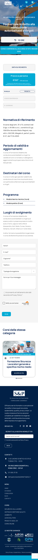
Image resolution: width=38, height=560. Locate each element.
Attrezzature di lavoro (25, 18)
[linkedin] (27, 426)
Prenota (27, 91)
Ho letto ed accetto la (17, 440)
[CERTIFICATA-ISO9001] (29, 534)
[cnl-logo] (9, 539)
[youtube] (30, 426)
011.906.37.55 (12, 473)
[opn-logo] (29, 539)
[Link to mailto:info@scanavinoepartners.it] (32, 2)
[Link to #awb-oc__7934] (32, 6)
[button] (19, 199)
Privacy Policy (17, 295)
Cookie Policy (17, 552)
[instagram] (23, 426)
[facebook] (20, 426)
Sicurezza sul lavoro (12, 17)
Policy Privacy (24, 440)
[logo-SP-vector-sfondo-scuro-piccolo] (8, 2)
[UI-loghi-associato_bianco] (9, 534)
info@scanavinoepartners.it (19, 477)
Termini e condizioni (27, 552)
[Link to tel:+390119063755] (26, 2)
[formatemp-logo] (19, 539)
